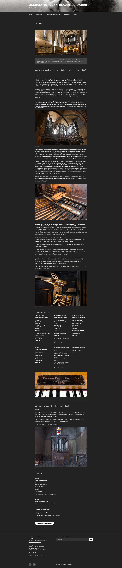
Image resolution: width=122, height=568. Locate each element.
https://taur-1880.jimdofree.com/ (44, 61)
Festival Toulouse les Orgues (35, 542)
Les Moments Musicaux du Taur (53, 14)
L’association (39, 14)
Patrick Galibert (32, 546)
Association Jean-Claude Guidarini (58, 4)
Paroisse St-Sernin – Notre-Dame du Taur (38, 540)
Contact (75, 14)
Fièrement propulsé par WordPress (64, 564)
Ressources (67, 14)
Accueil (30, 14)
